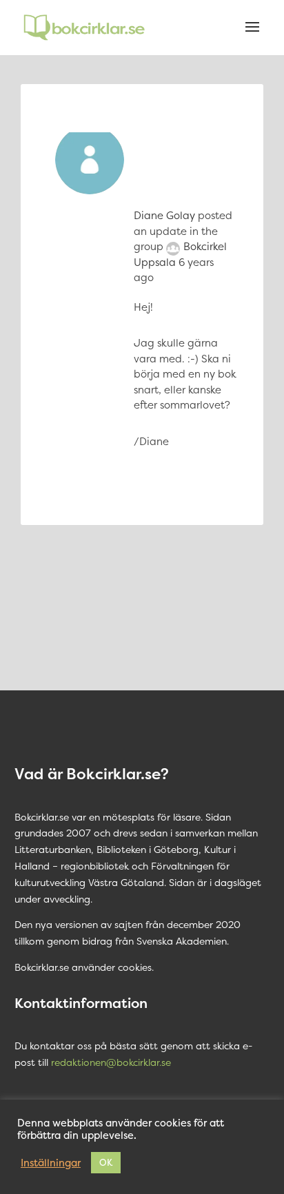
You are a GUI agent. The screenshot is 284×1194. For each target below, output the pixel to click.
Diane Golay (164, 215)
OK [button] (105, 1162)
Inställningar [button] (51, 1163)
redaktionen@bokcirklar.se (111, 1062)
